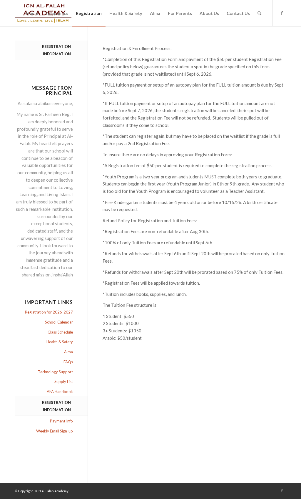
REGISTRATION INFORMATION (56, 50)
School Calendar (59, 322)
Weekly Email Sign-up (54, 431)
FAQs (68, 361)
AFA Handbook (60, 391)
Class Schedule (60, 332)
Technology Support (55, 371)
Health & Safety (59, 341)
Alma (68, 351)
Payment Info (61, 421)
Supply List (63, 381)
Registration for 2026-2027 (49, 312)
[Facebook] (281, 13)
